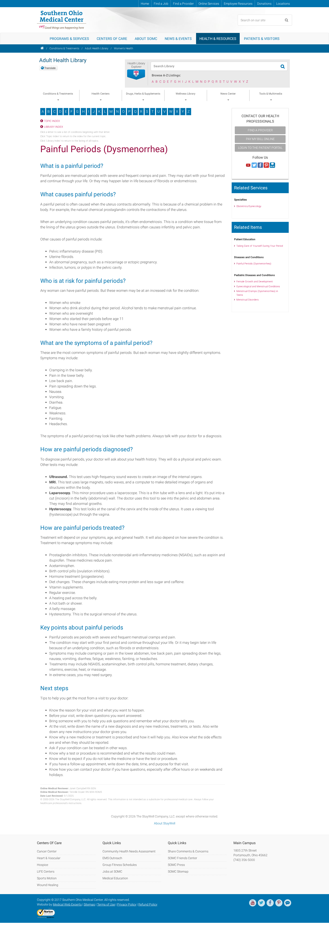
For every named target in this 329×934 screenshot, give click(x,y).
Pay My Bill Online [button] (260, 139)
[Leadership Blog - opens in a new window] (287, 902)
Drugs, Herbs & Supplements (143, 93)
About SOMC (146, 39)
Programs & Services (69, 39)
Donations (264, 3)
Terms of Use (106, 904)
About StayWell (164, 823)
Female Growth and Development (254, 281)
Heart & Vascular (48, 858)
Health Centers (100, 93)
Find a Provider (183, 3)
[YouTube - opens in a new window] (252, 902)
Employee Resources (238, 3)
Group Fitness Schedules (120, 865)
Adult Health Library (96, 48)
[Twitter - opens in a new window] (261, 902)
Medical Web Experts (67, 904)
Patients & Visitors (262, 39)
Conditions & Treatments (64, 48)
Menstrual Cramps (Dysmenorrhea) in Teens (257, 293)
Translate (50, 68)
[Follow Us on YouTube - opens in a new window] (248, 165)
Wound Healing (47, 885)
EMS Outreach (112, 858)
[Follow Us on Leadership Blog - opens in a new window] (272, 165)
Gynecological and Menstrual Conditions (258, 286)
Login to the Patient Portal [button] (260, 147)
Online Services (209, 3)
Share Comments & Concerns (188, 851)
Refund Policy (147, 904)
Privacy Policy (126, 904)
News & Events (178, 39)
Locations (283, 3)
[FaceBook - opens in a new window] (270, 902)
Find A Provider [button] (260, 130)
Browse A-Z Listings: (166, 75)
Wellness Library (185, 93)
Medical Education (115, 878)
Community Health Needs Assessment (129, 851)
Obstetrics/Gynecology (248, 206)
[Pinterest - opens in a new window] (278, 902)
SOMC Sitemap (178, 871)
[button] (136, 74)
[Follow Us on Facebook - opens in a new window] (260, 165)
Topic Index (52, 121)
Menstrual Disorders (247, 299)
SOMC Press (176, 865)
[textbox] (216, 66)
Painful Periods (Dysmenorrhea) (253, 263)
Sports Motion (47, 878)
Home (145, 3)
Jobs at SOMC (112, 871)
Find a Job (161, 3)
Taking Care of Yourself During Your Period (259, 245)
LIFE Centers (45, 871)
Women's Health (123, 48)
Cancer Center (47, 851)
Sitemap (89, 904)
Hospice (42, 865)
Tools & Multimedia (270, 93)
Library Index (53, 126)
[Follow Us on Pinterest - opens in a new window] (266, 165)
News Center (228, 93)
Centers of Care (112, 39)
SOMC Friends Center (182, 858)
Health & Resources (217, 39)
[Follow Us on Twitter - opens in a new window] (254, 165)
